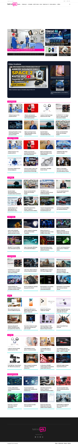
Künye (56, 443)
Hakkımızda (60, 443)
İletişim (65, 443)
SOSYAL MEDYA (53, 4)
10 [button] (35, 54)
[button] (8, 41)
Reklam (69, 443)
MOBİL (19, 4)
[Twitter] (38, 437)
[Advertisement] (39, 18)
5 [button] (23, 54)
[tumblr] (43, 437)
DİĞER (58, 4)
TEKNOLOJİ (24, 4)
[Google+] (40, 437)
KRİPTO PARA (36, 4)
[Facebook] (35, 437)
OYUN (41, 4)
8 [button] (30, 54)
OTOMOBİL (30, 4)
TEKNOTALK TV (46, 4)
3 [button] (18, 54)
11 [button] (37, 54)
